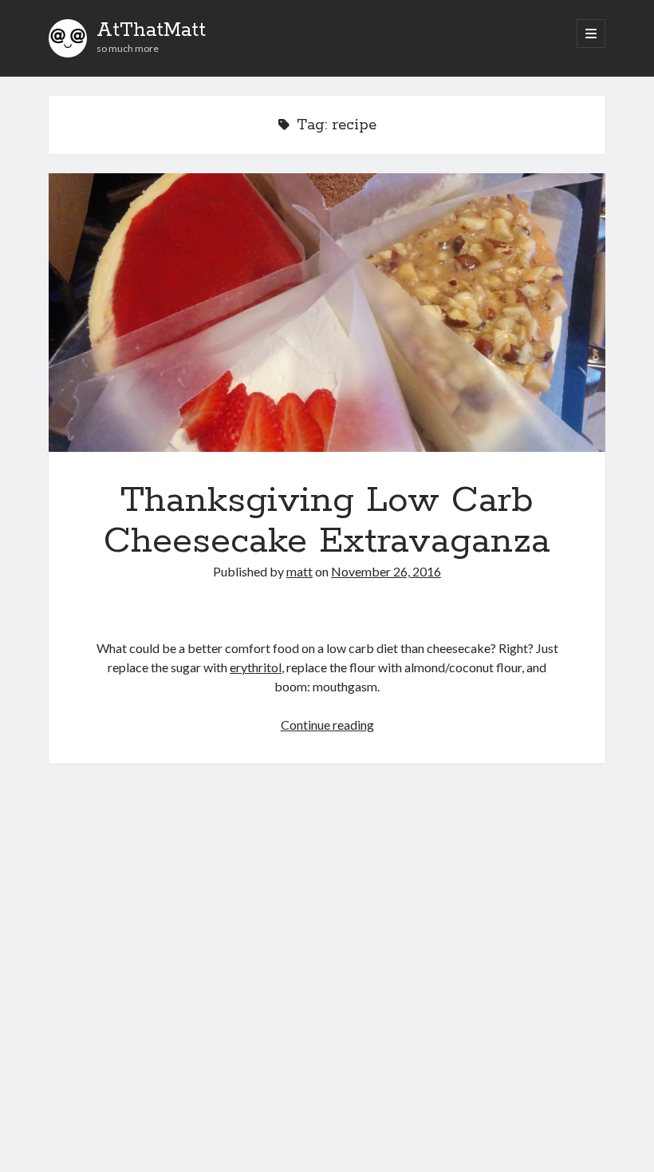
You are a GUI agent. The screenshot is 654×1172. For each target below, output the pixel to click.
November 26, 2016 (386, 571)
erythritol (256, 667)
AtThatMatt (151, 30)
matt (299, 571)
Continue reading (327, 724)
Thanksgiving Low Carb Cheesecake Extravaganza (327, 312)
